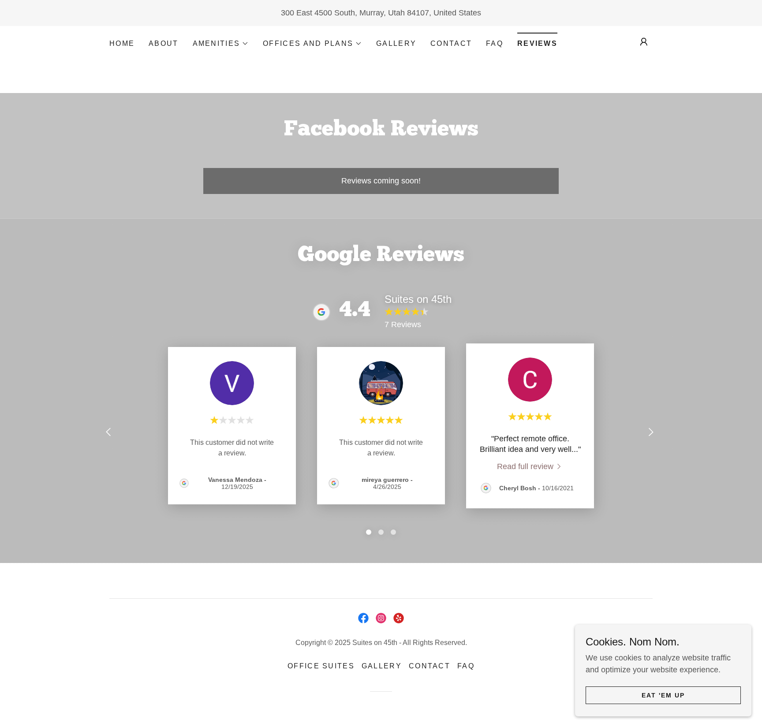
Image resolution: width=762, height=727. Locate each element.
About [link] (163, 43)
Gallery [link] (396, 43)
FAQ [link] (494, 43)
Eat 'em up (663, 695)
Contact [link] (451, 43)
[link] (530, 466)
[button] (221, 43)
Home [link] (121, 43)
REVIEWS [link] (537, 43)
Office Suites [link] (321, 666)
